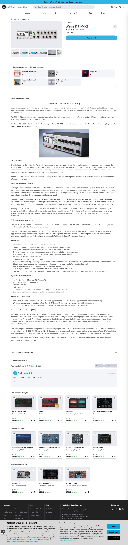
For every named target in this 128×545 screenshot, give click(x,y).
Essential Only (113, 532)
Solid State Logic (23, 414)
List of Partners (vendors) (68, 541)
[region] (64, 532)
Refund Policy (34, 515)
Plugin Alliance (78, 450)
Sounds (6, 518)
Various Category (71, 485)
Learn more (79, 2)
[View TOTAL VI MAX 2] (77, 474)
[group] (23, 409)
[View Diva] (50, 403)
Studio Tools (8, 512)
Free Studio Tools (21, 512)
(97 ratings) (80, 29)
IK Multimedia (82, 485)
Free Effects (19, 509)
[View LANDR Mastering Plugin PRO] (23, 439)
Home (19, 7)
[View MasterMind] (104, 439)
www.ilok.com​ (30, 340)
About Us (49, 512)
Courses (18, 515)
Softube (69, 22)
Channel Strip (97, 414)
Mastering (16, 19)
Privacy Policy (34, 512)
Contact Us (49, 509)
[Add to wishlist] (115, 27)
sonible (105, 414)
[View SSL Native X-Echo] (23, 403)
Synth (41, 414)
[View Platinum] (23, 474)
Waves (49, 450)
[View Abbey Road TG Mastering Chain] (50, 439)
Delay (14, 414)
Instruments (8, 509)
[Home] (11, 19)
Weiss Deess (92, 124)
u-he (46, 414)
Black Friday (19, 518)
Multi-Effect (69, 414)
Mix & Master (16, 485)
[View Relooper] (77, 403)
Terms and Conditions (37, 509)
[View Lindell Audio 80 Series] (77, 439)
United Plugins (79, 414)
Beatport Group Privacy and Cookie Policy (24, 542)
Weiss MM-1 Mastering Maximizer (65, 124)
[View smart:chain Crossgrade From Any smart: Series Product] (104, 403)
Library (25, 7)
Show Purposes (114, 538)
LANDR (22, 450)
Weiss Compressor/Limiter (21, 126)
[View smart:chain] (50, 474)
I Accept (113, 526)
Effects (6, 515)
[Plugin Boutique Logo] (8, 7)
